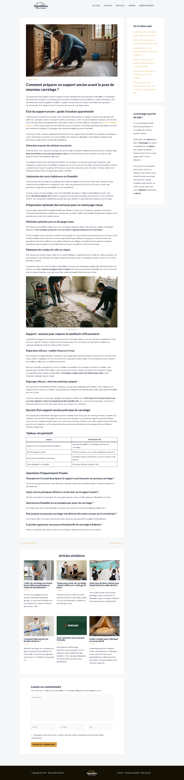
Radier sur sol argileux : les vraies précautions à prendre (145, 41)
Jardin (131, 5)
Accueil (96, 5)
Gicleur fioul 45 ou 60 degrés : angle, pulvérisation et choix (145, 33)
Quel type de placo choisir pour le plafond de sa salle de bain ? (104, 584)
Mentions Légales (132, 773)
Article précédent (28, 543)
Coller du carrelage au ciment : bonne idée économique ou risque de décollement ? (38, 585)
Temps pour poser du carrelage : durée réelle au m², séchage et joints (71, 585)
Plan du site (146, 773)
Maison (108, 5)
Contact (120, 773)
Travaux (120, 5)
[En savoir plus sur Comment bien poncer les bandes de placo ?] (39, 626)
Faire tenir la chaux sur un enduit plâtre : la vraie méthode (144, 74)
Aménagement (146, 5)
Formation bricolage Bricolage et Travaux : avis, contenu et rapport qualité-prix (144, 88)
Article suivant (117, 543)
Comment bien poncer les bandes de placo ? (36, 640)
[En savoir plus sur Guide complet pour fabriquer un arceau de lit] (104, 626)
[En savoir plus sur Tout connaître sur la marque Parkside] (72, 625)
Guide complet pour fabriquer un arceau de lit (103, 640)
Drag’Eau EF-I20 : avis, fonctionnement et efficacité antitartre (145, 51)
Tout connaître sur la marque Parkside (70, 638)
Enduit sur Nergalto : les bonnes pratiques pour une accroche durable (144, 62)
